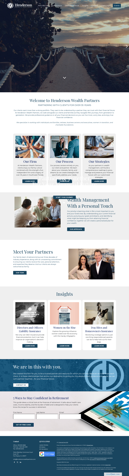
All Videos (42, 447)
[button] (43, 5)
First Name (17, 412)
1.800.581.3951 (23, 447)
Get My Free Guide (23, 425)
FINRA (106, 465)
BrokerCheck (90, 445)
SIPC (109, 465)
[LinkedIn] (64, 202)
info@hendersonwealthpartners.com (24, 459)
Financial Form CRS (63, 442)
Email (61, 412)
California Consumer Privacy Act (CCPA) (103, 458)
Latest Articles (43, 445)
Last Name (40, 412)
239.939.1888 (22, 445)
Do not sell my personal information (98, 459)
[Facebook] (60, 202)
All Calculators (43, 449)
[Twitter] (68, 202)
